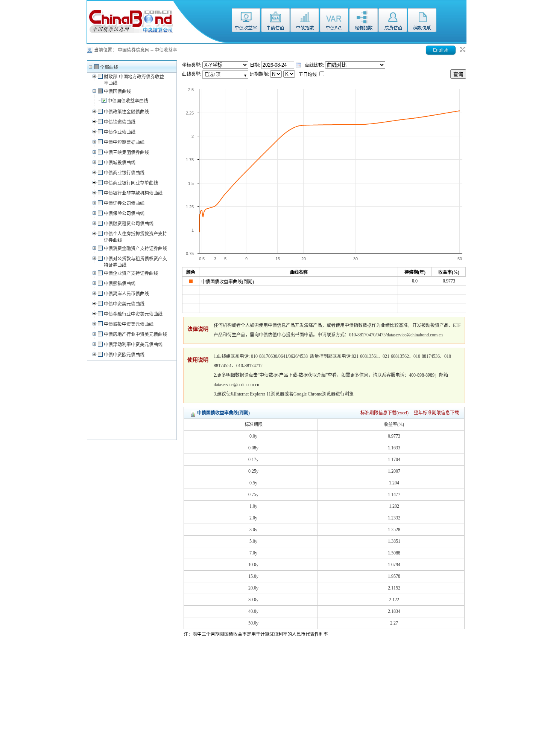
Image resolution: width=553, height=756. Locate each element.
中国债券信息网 (133, 50)
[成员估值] (392, 24)
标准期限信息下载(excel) (384, 412)
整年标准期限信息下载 (436, 412)
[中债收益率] (246, 24)
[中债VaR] (334, 24)
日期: (255, 65)
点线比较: (315, 65)
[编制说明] (422, 24)
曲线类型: (192, 74)
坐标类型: (192, 65)
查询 (458, 74)
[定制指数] (363, 24)
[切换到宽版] (462, 51)
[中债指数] (304, 24)
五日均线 (308, 74)
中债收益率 (166, 50)
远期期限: (260, 74)
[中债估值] (275, 24)
